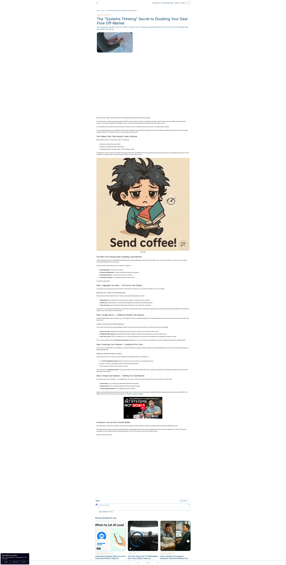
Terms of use (19, 557)
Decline (24, 561)
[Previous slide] (98, 541)
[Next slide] (188, 541)
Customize (15, 561)
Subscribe (105, 511)
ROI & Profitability (138, 394)
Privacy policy (10, 557)
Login (100, 511)
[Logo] (97, 3)
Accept (6, 561)
